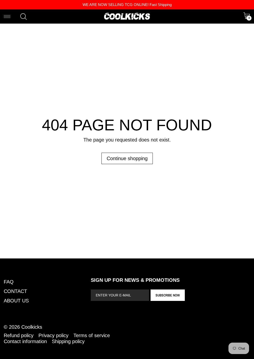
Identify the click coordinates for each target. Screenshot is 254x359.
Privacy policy (53, 335)
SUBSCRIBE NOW (168, 295)
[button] (23, 16)
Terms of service (91, 335)
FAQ (9, 282)
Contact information (25, 341)
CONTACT (15, 291)
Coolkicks (31, 327)
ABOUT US (16, 300)
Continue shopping (127, 158)
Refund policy (18, 335)
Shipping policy (68, 341)
